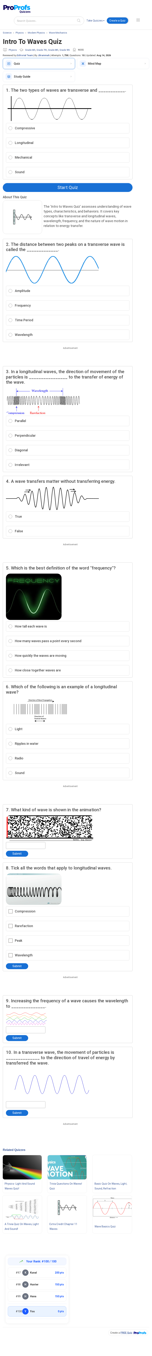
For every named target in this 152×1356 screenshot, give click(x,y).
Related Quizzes (14, 1149)
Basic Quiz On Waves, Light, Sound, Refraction (111, 1186)
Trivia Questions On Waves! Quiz (65, 1186)
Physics (13, 50)
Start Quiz (67, 187)
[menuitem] (95, 21)
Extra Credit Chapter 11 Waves (63, 1226)
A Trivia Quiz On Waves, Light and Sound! (22, 1226)
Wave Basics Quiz (105, 1226)
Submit (17, 853)
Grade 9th (65, 50)
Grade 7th (42, 50)
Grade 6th (30, 50)
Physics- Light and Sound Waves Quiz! (20, 1186)
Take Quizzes (94, 20)
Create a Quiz (117, 20)
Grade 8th (53, 50)
